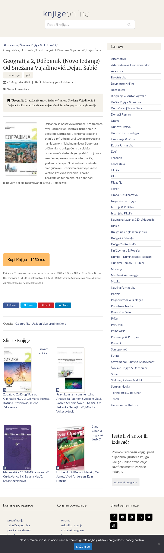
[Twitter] (148, 517)
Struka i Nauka (120, 386)
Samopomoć (119, 349)
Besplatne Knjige (122, 83)
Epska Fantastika (122, 145)
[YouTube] (113, 525)
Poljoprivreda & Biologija (127, 300)
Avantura (117, 71)
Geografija (22, 323)
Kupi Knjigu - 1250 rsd (26, 260)
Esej (114, 151)
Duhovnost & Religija (125, 133)
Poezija (115, 293)
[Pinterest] (122, 517)
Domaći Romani (121, 114)
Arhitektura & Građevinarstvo (131, 65)
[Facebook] (113, 517)
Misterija (117, 269)
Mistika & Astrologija (125, 275)
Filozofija (116, 182)
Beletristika (118, 77)
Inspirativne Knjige (123, 201)
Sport (115, 374)
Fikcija (115, 170)
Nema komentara (18, 89)
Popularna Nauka (122, 306)
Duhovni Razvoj (121, 127)
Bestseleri (118, 89)
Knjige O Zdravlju (122, 238)
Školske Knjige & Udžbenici (56, 82)
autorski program (125, 482)
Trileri (115, 399)
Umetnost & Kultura (124, 405)
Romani (116, 343)
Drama (115, 120)
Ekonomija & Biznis (123, 139)
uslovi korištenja (71, 525)
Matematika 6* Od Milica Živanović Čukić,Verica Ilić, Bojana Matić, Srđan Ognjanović (26, 476)
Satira (115, 355)
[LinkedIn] (140, 517)
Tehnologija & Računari (126, 392)
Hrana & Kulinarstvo (124, 195)
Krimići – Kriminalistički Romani (131, 256)
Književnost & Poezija (125, 250)
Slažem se (83, 546)
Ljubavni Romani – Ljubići (127, 263)
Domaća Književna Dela (126, 108)
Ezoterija (117, 157)
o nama (65, 520)
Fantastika (118, 164)
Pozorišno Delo (121, 312)
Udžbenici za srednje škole (49, 323)
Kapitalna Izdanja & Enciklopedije (133, 219)
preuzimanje (15, 520)
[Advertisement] (53, 219)
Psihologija (118, 331)
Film (113, 176)
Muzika (115, 281)
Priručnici (117, 324)
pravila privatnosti (19, 530)
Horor (115, 188)
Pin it (47, 305)
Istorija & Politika (122, 207)
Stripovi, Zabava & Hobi (126, 380)
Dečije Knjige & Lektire (126, 102)
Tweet (29, 305)
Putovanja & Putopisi (125, 337)
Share (12, 305)
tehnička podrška (18, 525)
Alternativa (118, 59)
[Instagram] (131, 517)
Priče (114, 318)
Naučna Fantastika (123, 287)
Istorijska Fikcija (121, 213)
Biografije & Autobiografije (128, 96)
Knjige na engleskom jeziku (129, 232)
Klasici (115, 225)
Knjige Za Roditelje (123, 244)
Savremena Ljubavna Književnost (133, 361)
